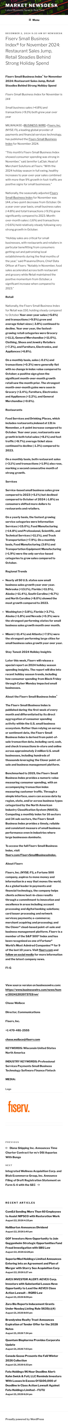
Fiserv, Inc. (54, 125)
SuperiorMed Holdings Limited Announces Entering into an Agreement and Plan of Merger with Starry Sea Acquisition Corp (33, 1263)
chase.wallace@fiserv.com (22, 1039)
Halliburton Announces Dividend (26, 1227)
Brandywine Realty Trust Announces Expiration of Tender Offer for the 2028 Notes (31, 1324)
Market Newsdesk (31, 5)
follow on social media (19, 954)
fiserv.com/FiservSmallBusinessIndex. (30, 855)
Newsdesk (55, 33)
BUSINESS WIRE (34, 125)
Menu (35, 19)
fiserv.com (46, 950)
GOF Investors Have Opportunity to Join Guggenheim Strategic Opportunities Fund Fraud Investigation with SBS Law (33, 1243)
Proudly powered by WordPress (24, 1419)
